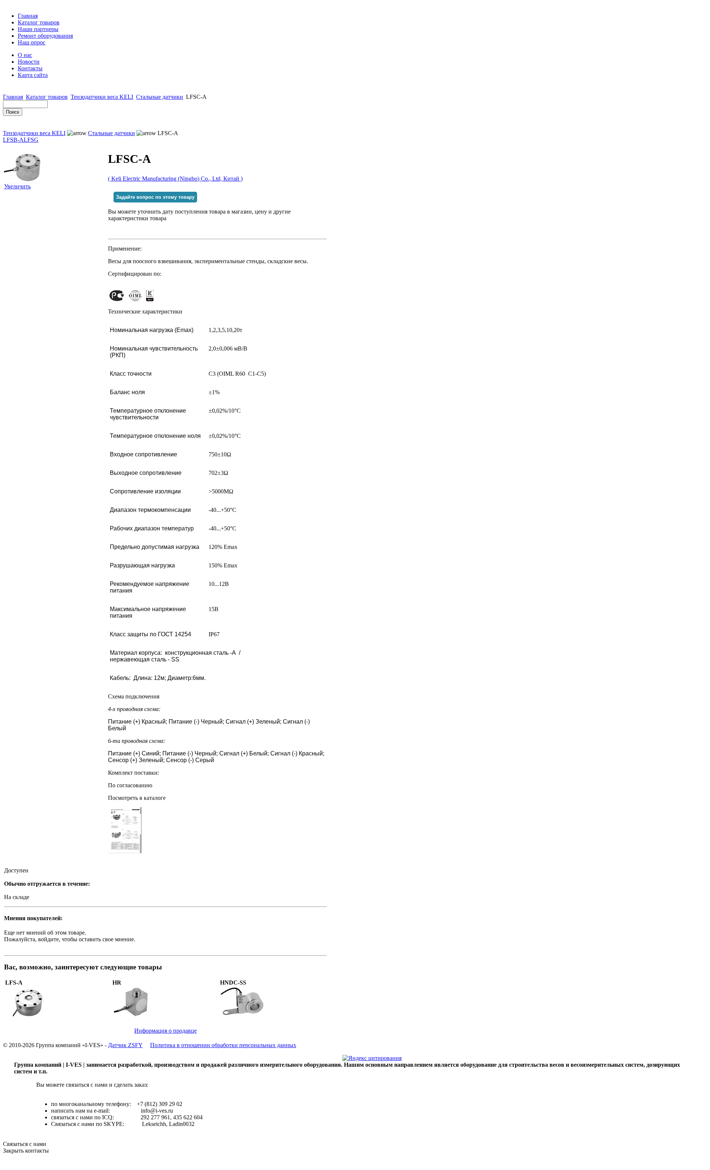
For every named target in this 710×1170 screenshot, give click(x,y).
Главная (28, 16)
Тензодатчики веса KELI (102, 97)
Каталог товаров (39, 22)
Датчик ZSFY (125, 1045)
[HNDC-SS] (243, 1016)
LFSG (31, 140)
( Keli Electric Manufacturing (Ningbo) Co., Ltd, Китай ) (175, 178)
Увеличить (17, 186)
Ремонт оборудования (45, 36)
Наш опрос (31, 42)
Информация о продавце (165, 1030)
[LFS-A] (28, 1016)
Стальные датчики (159, 97)
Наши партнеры (38, 29)
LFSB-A (13, 140)
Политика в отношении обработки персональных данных (223, 1045)
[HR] (135, 1016)
